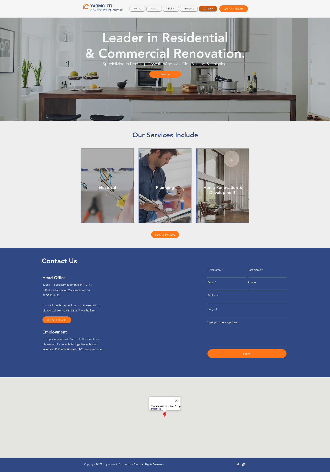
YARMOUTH (102, 5)
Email (210, 282)
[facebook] (238, 465)
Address (212, 295)
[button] (233, 8)
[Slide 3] (168, 112)
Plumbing (165, 187)
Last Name (254, 269)
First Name (214, 269)
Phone (252, 282)
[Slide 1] (161, 112)
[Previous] (18, 69)
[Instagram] (244, 465)
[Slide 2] (165, 112)
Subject (212, 309)
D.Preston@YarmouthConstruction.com (78, 349)
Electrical (107, 187)
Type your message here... (223, 322)
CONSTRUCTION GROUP (106, 10)
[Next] (312, 69)
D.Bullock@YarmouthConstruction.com (66, 290)
